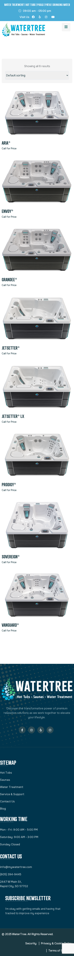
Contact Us (7, 801)
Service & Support (12, 794)
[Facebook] (33, 18)
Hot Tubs (6, 772)
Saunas (5, 780)
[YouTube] (53, 18)
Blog (3, 808)
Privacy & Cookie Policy (56, 943)
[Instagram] (46, 18)
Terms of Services (60, 950)
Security (30, 943)
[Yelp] (40, 18)
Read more (37, 114)
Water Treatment (11, 787)
